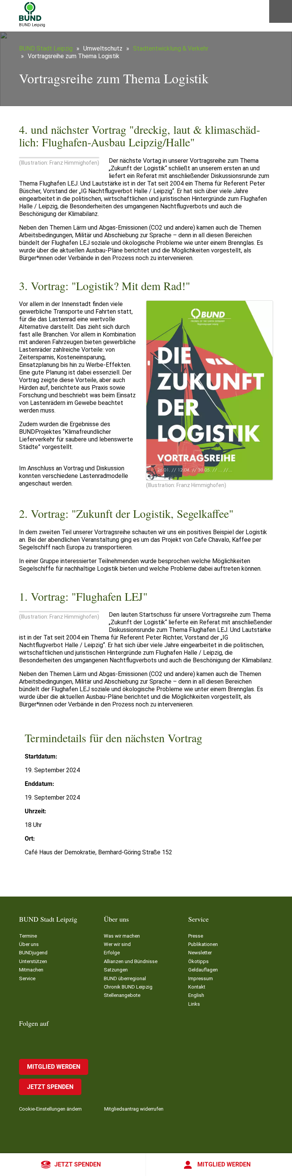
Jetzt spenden (77, 1164)
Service (27, 978)
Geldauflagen (203, 970)
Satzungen (116, 970)
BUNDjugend (33, 952)
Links (194, 1004)
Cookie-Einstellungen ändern (50, 1109)
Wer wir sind (117, 944)
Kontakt (196, 987)
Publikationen (203, 944)
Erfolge (112, 952)
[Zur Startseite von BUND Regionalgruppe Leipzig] (30, 11)
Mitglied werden (224, 1164)
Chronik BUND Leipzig (128, 987)
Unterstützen (33, 961)
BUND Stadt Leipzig (46, 48)
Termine (28, 936)
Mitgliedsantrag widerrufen (133, 1109)
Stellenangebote (122, 995)
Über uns (29, 944)
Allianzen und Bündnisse (130, 961)
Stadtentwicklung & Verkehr (170, 48)
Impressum (200, 978)
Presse (195, 936)
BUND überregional (125, 978)
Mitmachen (31, 970)
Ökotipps (198, 961)
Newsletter (200, 952)
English (196, 995)
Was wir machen (122, 936)
